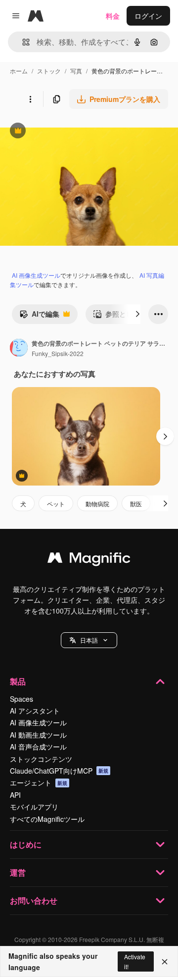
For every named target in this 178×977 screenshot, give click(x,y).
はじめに (26, 844)
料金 (113, 16)
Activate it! (134, 961)
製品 (18, 681)
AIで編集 (39, 316)
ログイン (148, 16)
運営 (18, 872)
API (15, 795)
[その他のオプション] (30, 99)
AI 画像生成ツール (36, 275)
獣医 (136, 503)
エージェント (38, 782)
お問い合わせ (33, 900)
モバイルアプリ (34, 807)
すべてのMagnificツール (47, 819)
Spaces (21, 699)
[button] (89, 640)
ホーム (19, 70)
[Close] (165, 962)
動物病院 (97, 503)
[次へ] (137, 314)
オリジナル (68, 132)
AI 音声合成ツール (38, 746)
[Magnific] (89, 560)
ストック (49, 70)
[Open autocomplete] (22, 42)
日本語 (89, 640)
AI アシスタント (35, 711)
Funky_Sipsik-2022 (58, 353)
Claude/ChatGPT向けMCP (59, 771)
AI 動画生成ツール (38, 735)
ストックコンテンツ (41, 759)
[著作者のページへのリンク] (19, 348)
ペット (56, 503)
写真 (76, 70)
